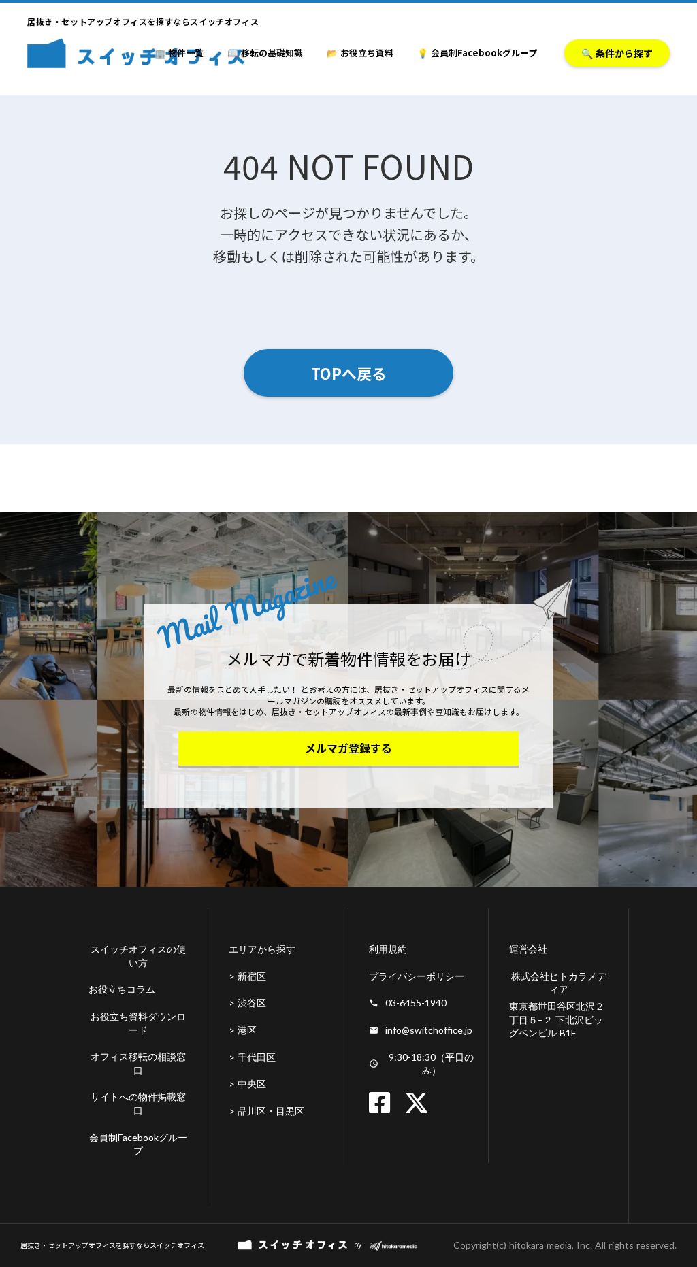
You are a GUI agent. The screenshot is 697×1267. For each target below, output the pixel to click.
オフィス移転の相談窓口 (138, 1063)
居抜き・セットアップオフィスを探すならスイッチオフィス (112, 1245)
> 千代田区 (252, 1057)
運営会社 (528, 949)
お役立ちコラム (121, 989)
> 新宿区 (247, 976)
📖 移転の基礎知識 (265, 52)
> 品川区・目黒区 (266, 1111)
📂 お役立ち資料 (360, 52)
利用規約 (388, 949)
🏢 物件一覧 (179, 52)
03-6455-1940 (416, 1002)
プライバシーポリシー (416, 976)
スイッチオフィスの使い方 (138, 955)
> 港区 (243, 1030)
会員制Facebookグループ (138, 1144)
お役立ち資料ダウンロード (138, 1023)
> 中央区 (247, 1083)
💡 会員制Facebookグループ (477, 52)
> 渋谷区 (247, 1002)
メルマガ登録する (348, 748)
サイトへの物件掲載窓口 (138, 1103)
